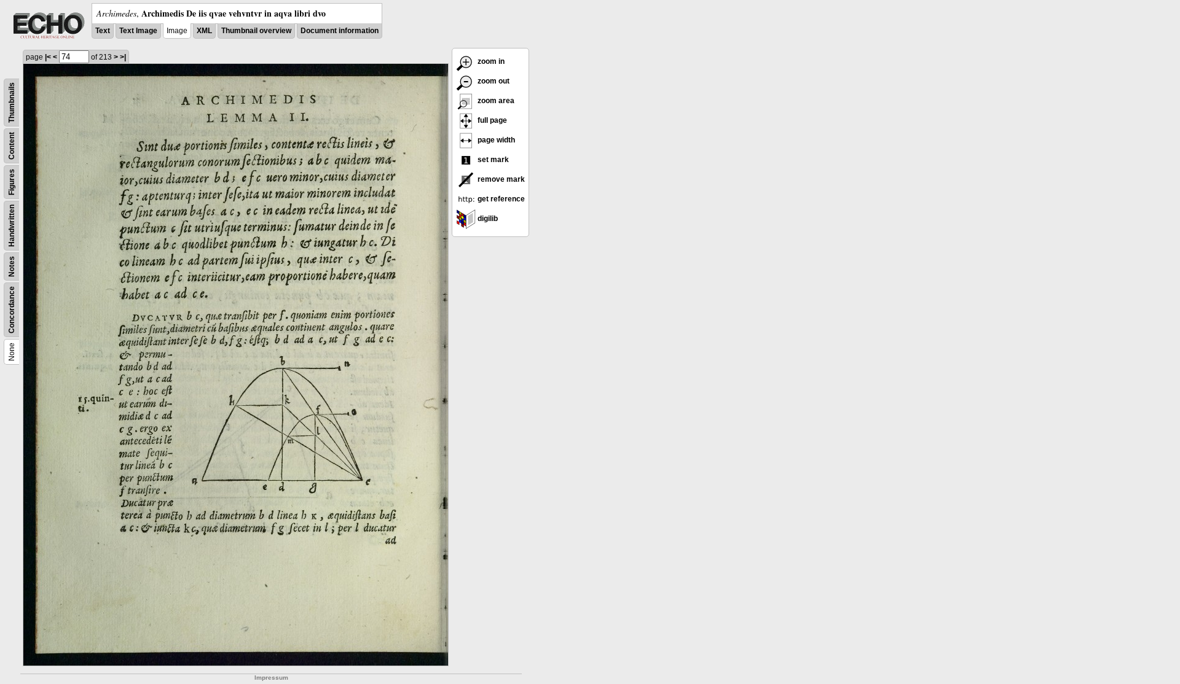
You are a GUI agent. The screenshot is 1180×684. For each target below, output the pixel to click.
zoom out (492, 81)
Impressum (271, 677)
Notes (11, 266)
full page (491, 120)
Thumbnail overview (256, 30)
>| (123, 57)
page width (495, 140)
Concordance (11, 309)
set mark (492, 159)
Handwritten (11, 225)
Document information (340, 30)
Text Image (138, 30)
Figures (11, 182)
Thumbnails (11, 102)
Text (102, 30)
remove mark (500, 179)
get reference (500, 199)
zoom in (490, 61)
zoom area (495, 100)
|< (48, 57)
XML (204, 30)
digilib (487, 218)
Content (11, 146)
